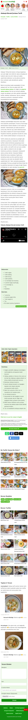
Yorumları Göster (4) (14, 428)
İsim (3, 681)
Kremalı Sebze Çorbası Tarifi (20, 563)
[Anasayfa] (8, 2)
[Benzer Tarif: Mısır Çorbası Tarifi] (20, 570)
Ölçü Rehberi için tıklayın (21, 306)
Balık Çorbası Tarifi (5, 520)
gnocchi (22, 167)
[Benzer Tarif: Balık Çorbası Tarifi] (7, 514)
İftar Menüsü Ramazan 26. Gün (7, 489)
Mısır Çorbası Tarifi (18, 575)
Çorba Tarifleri (14, 16)
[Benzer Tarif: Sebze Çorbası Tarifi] (7, 558)
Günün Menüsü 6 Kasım (5, 476)
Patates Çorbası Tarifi (5, 549)
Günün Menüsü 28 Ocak (6, 462)
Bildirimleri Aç (15, 438)
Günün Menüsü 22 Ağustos (20, 476)
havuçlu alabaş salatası (7, 89)
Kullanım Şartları (9, 713)
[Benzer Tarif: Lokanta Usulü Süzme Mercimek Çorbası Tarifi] (20, 543)
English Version (18, 713)
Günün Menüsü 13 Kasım (19, 489)
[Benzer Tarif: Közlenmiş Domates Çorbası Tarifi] (7, 529)
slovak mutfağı (17, 499)
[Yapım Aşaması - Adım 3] (18, 357)
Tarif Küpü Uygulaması (19, 707)
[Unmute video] (14, 235)
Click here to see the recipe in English (11, 417)
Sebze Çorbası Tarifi (5, 563)
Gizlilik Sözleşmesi (20, 710)
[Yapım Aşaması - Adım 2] (11, 357)
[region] (14, 33)
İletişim (11, 707)
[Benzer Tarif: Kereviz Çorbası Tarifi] (7, 570)
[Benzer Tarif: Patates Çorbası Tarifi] (7, 543)
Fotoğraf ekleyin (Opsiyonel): (9, 693)
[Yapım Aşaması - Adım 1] (5, 357)
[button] (26, 1)
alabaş (2, 499)
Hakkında (6, 707)
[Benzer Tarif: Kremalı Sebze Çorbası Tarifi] (20, 558)
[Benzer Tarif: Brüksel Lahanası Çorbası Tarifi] (20, 529)
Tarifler (8, 16)
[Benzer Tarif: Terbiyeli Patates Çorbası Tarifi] (20, 514)
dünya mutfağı (8, 499)
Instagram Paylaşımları (9, 710)
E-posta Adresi (6, 687)
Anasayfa (3, 16)
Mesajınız (4, 667)
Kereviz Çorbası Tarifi (5, 575)
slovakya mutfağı (5, 501)
